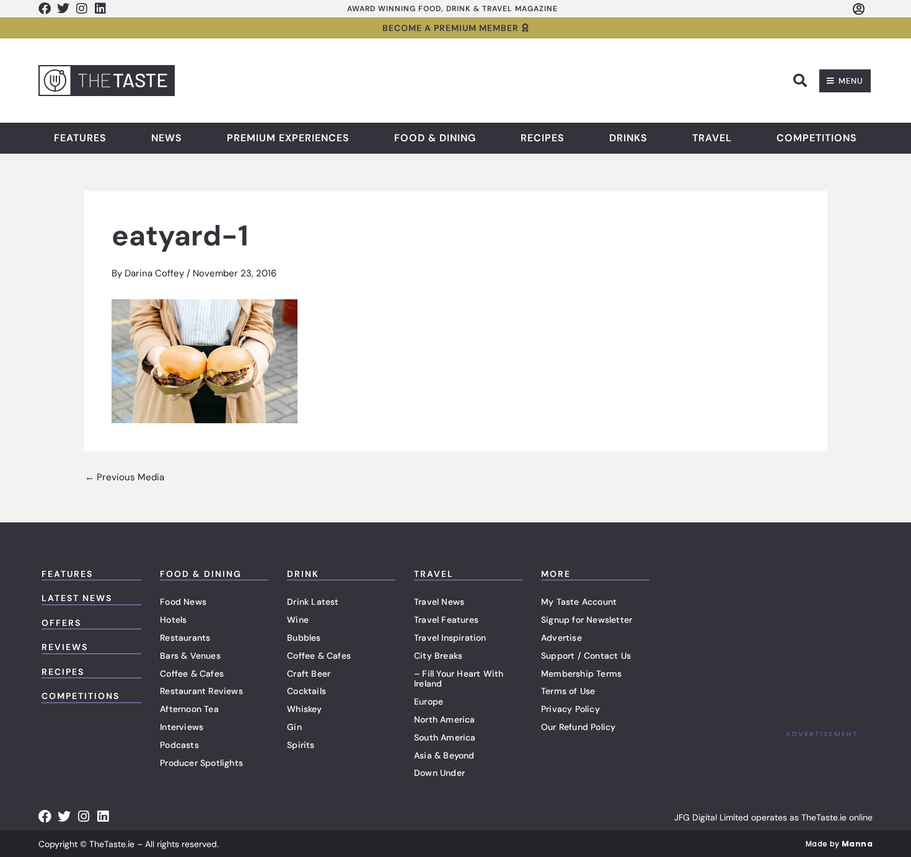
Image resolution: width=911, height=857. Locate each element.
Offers (61, 622)
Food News (183, 601)
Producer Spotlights (201, 762)
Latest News (77, 598)
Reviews (65, 647)
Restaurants (185, 637)
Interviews (181, 726)
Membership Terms (581, 673)
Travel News (439, 601)
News (166, 138)
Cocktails (306, 691)
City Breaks (438, 655)
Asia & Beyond (444, 755)
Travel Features (446, 619)
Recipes (543, 138)
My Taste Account (579, 601)
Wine (298, 619)
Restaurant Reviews (201, 691)
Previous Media (124, 477)
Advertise (561, 637)
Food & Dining (435, 138)
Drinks (628, 138)
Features (80, 138)
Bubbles (303, 637)
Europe (428, 701)
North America (444, 719)
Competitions (817, 138)
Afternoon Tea (189, 708)
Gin (294, 726)
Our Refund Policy (578, 726)
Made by (839, 843)
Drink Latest (312, 601)
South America (445, 737)
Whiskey (304, 708)
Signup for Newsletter (586, 619)
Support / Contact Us (586, 655)
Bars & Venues (190, 655)
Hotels (173, 619)
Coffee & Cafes (192, 673)
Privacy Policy (570, 708)
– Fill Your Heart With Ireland (458, 679)
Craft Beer (308, 673)
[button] (800, 80)
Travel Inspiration (450, 637)
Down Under (439, 772)
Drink (303, 573)
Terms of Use (568, 691)
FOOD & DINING (201, 573)
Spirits (300, 744)
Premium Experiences (288, 138)
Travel (712, 138)
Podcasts (179, 744)
